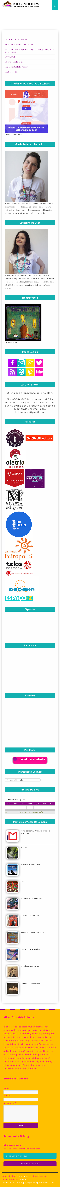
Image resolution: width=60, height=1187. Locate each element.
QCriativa (23, 1179)
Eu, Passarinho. (12, 72)
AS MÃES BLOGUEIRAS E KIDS (19, 44)
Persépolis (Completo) (30, 916)
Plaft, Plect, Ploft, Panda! (16, 67)
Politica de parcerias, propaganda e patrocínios (25, 1183)
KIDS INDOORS (26, 1176)
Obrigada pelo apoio (14, 62)
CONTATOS (10, 57)
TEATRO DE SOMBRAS (30, 865)
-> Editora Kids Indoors (16, 39)
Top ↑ (53, 1183)
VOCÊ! (24, 882)
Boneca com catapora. (31, 983)
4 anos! (24, 848)
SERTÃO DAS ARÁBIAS (30, 966)
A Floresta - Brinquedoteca (33, 899)
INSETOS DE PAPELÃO (30, 949)
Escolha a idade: (32, 759)
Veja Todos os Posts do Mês (30, 812)
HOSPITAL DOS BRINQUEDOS (33, 933)
